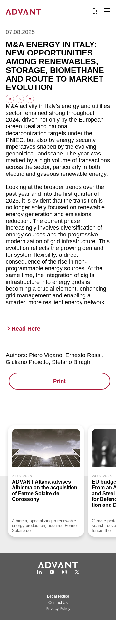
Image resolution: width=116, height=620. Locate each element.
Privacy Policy (58, 608)
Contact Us (58, 602)
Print (59, 381)
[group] (46, 481)
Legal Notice (58, 596)
